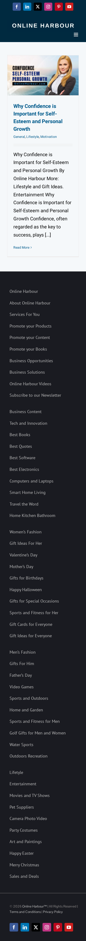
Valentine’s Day (23, 555)
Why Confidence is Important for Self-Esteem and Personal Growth (38, 117)
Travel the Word (24, 504)
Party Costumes (24, 830)
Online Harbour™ (34, 906)
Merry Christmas (24, 865)
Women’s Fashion (26, 532)
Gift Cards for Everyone (31, 624)
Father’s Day (21, 675)
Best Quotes (21, 446)
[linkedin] (25, 927)
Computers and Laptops (32, 481)
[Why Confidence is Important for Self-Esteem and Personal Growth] (43, 75)
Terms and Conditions (25, 912)
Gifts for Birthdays (26, 578)
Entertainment (23, 784)
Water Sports (21, 744)
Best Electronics (24, 469)
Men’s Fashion (23, 652)
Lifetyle (16, 772)
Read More (21, 247)
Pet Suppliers (22, 807)
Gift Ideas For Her (26, 543)
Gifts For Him (22, 663)
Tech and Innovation (28, 423)
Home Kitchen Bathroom (32, 515)
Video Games (22, 687)
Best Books (20, 434)
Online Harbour (24, 291)
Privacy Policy (53, 912)
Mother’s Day (21, 566)
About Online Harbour (30, 303)
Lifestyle (32, 136)
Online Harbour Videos (30, 383)
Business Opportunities (31, 360)
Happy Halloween (26, 589)
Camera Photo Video (28, 818)
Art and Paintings (26, 841)
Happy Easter (22, 853)
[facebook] (14, 927)
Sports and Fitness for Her (34, 612)
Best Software (22, 457)
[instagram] (47, 927)
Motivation (48, 136)
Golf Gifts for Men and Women (38, 733)
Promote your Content (30, 337)
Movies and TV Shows (30, 795)
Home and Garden (26, 710)
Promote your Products (31, 326)
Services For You (25, 314)
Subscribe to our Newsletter (35, 395)
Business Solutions (27, 372)
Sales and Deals (24, 876)
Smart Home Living (28, 492)
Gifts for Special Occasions (34, 601)
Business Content (26, 411)
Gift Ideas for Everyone (31, 635)
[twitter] (36, 927)
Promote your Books (28, 349)
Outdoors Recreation (29, 756)
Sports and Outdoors (29, 698)
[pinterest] (58, 927)
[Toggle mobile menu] (76, 34)
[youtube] (68, 927)
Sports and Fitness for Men (35, 721)
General (19, 136)
